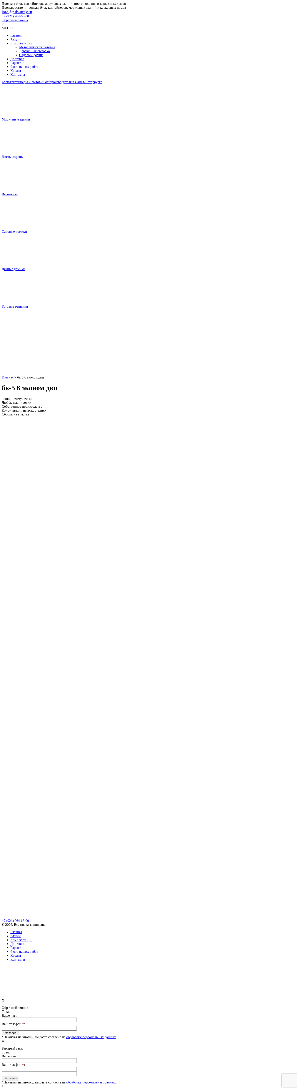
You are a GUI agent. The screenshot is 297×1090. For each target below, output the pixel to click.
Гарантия (17, 63)
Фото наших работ (24, 67)
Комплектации (21, 43)
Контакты (17, 74)
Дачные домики (13, 269)
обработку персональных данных (91, 1037)
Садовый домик (31, 55)
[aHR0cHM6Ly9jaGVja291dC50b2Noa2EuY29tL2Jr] (148, 358)
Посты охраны (12, 157)
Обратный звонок (15, 20)
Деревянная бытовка (34, 51)
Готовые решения (15, 306)
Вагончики (10, 194)
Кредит (15, 70)
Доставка (17, 59)
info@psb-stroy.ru (17, 12)
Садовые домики (14, 231)
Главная (16, 35)
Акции (15, 39)
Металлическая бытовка (37, 47)
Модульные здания (16, 119)
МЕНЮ (7, 28)
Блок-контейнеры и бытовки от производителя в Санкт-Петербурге (52, 82)
